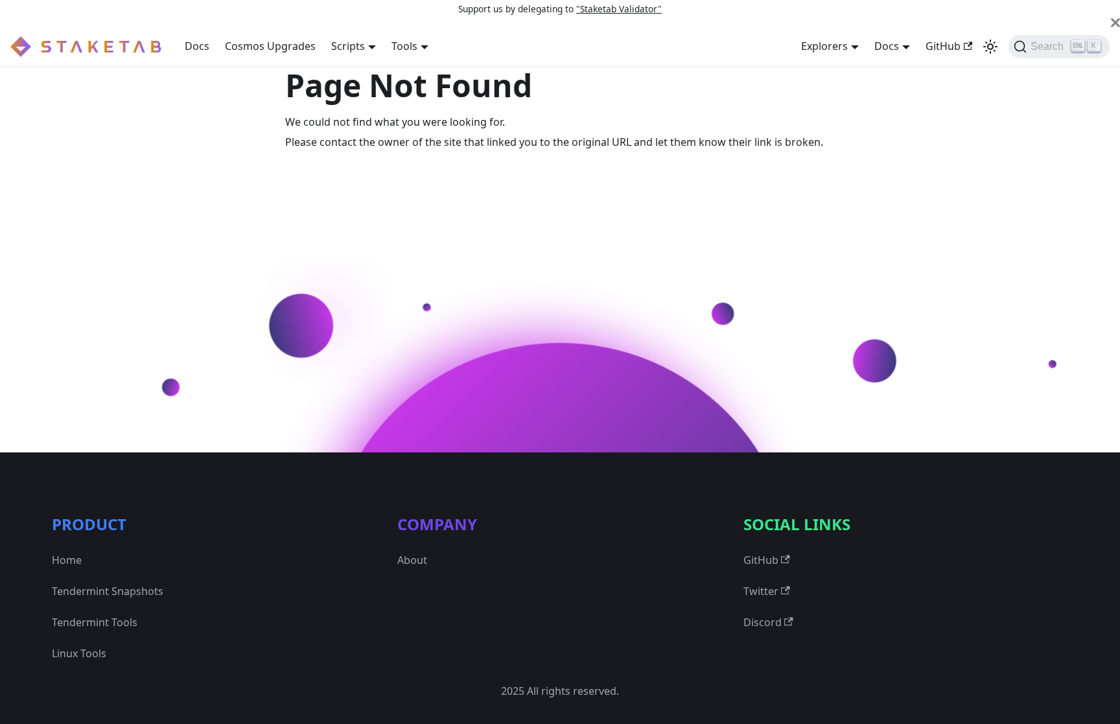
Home (67, 560)
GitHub (943, 46)
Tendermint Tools (94, 622)
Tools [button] (404, 46)
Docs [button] (886, 46)
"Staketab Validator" (619, 9)
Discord (762, 622)
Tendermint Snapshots (107, 591)
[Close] (1115, 22)
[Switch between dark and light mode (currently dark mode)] (990, 46)
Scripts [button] (348, 46)
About (412, 560)
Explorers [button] (824, 46)
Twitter (760, 591)
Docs (197, 46)
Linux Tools (79, 653)
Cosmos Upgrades (270, 46)
